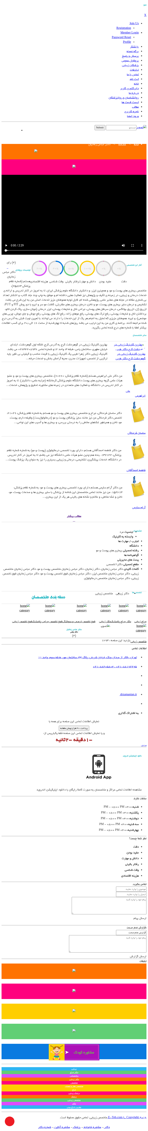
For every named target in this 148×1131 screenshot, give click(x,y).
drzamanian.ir (128, 694)
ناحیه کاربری (131, 111)
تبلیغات (134, 70)
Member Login (129, 32)
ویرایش (143, 745)
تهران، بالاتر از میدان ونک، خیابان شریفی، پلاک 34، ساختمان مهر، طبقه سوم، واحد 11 (87, 657)
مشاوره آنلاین (62, 1127)
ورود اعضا (133, 116)
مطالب (135, 107)
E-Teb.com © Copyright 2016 (126, 1117)
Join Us (134, 23)
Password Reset (121, 37)
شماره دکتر (44, 1127)
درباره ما (134, 93)
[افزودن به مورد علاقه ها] (7, 267)
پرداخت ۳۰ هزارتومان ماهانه (74, 728)
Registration (123, 28)
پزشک (76, 1127)
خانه (136, 83)
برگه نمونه (133, 51)
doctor (122, 144)
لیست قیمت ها (130, 102)
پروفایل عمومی (130, 60)
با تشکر (134, 46)
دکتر (107, 1127)
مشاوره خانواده (92, 1127)
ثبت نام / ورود (10, 130)
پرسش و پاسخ (130, 56)
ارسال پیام (140, 918)
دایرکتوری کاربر (129, 88)
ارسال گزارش (138, 956)
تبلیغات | (43, 128)
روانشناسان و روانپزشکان (124, 97)
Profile (127, 42)
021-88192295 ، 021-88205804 (115, 666)
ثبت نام (134, 79)
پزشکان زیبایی (130, 65)
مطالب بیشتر (74, 516)
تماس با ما (133, 74)
